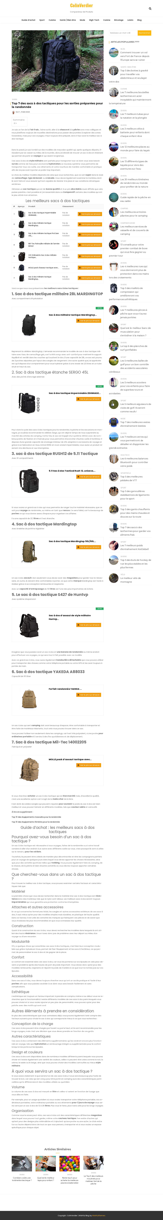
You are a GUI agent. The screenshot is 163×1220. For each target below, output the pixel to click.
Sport (42, 20)
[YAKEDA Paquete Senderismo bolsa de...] (29, 699)
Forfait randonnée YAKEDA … (65, 688)
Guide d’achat (28, 20)
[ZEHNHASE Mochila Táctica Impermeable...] (22, 214)
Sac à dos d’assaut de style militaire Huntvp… (70, 617)
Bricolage (118, 20)
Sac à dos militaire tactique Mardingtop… (39, 224)
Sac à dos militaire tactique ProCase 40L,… (43, 234)
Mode (82, 20)
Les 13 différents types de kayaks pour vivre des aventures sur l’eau (133, 165)
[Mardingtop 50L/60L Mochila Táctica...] (29, 551)
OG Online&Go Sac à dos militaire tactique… (42, 256)
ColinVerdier (81, 5)
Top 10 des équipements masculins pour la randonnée (36, 817)
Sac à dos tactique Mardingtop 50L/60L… (72, 541)
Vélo (128, 473)
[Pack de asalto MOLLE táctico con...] (22, 268)
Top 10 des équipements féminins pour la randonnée (36, 822)
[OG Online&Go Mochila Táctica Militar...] (22, 256)
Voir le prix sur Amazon (91, 214)
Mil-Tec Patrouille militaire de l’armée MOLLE (43, 244)
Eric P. (18, 112)
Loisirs (130, 20)
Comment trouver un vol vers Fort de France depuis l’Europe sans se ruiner (134, 56)
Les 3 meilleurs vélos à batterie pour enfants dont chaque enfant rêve (135, 132)
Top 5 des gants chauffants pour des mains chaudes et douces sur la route (135, 513)
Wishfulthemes (98, 1215)
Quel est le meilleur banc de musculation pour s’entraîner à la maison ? (135, 332)
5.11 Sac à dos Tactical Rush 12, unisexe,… (72, 470)
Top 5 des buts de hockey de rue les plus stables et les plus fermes (135, 564)
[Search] (150, 8)
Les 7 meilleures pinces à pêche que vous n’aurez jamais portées (133, 314)
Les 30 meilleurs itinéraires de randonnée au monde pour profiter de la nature (134, 183)
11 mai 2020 (25, 112)
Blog (139, 20)
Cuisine (52, 20)
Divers (14, 99)
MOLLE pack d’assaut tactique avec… (43, 267)
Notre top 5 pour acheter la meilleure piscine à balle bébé (69, 1180)
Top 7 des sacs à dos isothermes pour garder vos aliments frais (135, 531)
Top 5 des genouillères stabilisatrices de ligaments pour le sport (134, 495)
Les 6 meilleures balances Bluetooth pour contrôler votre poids (134, 462)
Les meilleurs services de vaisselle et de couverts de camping (134, 230)
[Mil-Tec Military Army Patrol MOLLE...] (22, 245)
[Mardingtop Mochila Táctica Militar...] (22, 224)
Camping (124, 208)
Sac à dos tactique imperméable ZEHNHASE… (42, 214)
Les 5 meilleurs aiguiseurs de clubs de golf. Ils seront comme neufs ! (135, 408)
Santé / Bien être (68, 20)
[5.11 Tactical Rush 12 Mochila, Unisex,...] (29, 481)
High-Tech (94, 20)
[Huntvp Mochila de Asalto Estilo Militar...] (29, 626)
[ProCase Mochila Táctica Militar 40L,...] (22, 235)
